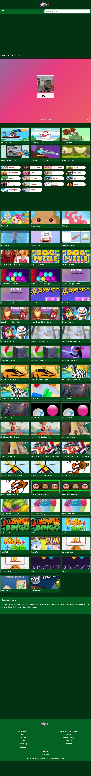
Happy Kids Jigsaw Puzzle (71, 379)
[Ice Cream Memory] (45, 511)
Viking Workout (68, 160)
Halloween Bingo (7, 533)
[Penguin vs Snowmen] (45, 158)
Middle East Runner (69, 437)
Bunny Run (35, 552)
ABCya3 (23, 747)
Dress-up (12, 167)
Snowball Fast (37, 142)
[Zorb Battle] (15, 243)
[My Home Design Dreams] (76, 281)
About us (68, 741)
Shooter (77, 173)
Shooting (78, 184)
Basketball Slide (67, 552)
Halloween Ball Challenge (40, 494)
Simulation (35, 167)
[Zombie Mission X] (76, 319)
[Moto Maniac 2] (76, 396)
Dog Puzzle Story (37, 264)
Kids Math (65, 533)
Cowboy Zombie (68, 142)
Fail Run (64, 226)
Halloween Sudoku (68, 245)
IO (53, 173)
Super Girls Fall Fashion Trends (12, 264)
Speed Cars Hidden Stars (10, 379)
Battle (55, 178)
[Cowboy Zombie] (76, 140)
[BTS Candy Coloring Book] (76, 473)
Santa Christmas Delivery (40, 341)
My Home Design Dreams (71, 284)
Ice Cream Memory (38, 514)
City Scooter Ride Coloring (10, 437)
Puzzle (23, 738)
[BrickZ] (45, 569)
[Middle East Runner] (76, 434)
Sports (33, 190)
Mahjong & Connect (55, 184)
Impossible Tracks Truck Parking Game (45, 456)
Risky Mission (6, 142)
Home (2, 55)
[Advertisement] (45, 31)
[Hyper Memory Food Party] (15, 511)
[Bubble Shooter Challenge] (15, 281)
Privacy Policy (68, 738)
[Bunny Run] (45, 550)
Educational (57, 167)
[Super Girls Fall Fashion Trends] (15, 262)
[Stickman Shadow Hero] (76, 358)
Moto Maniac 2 (67, 399)
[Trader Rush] (45, 243)
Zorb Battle (5, 245)
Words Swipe (36, 303)
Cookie (68, 734)
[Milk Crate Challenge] (15, 358)
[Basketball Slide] (76, 550)
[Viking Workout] (76, 158)
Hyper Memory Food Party (10, 514)
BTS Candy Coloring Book (71, 475)
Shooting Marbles (37, 418)
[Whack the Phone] (15, 158)
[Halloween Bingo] (15, 530)
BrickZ (33, 571)
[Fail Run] (76, 224)
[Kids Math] (76, 530)
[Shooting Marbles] (45, 415)
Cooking (34, 178)
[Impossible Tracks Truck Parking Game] (45, 454)
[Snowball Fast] (45, 140)
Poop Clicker (35, 226)
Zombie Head (36, 590)
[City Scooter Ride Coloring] (15, 434)
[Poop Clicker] (45, 224)
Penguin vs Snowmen (40, 160)
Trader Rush (35, 245)
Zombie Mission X (68, 322)
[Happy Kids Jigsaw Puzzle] (76, 377)
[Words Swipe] (45, 300)
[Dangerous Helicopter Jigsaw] (15, 473)
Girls (23, 741)
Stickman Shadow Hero (70, 360)
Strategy (77, 167)
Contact (68, 744)
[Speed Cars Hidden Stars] (15, 377)
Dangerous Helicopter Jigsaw (11, 475)
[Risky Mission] (15, 140)
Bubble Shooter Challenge (10, 284)
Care (33, 173)
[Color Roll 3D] (45, 396)
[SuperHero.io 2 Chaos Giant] (15, 319)
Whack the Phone (8, 160)
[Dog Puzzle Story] (45, 262)
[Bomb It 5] (15, 224)
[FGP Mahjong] (15, 588)
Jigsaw (33, 184)
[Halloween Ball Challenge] (45, 492)
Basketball (13, 173)
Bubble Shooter (11, 184)
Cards (11, 178)
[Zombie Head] (45, 588)
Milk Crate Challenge (8, 360)
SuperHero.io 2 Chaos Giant (10, 322)
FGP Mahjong (5, 590)
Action (77, 178)
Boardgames (14, 190)
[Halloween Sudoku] (76, 243)
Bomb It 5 (4, 226)
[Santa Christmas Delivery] (45, 339)
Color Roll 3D (35, 399)
